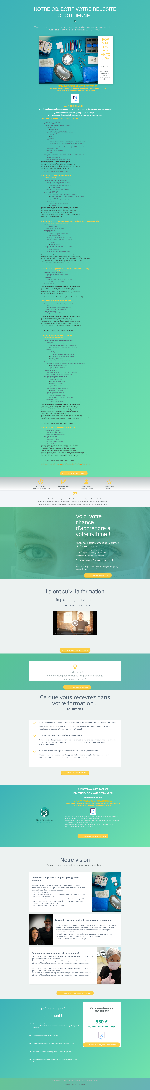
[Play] (55, 633)
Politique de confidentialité (78, 1080)
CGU (68, 1080)
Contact (95, 1080)
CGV (65, 1080)
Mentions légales (57, 1080)
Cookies (89, 1080)
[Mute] (92, 633)
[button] (75, 623)
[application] (75, 623)
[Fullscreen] (95, 633)
